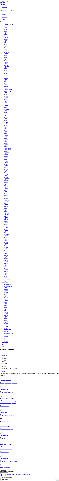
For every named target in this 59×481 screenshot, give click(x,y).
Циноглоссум (7, 101)
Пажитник (6, 67)
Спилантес (6, 238)
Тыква (6, 49)
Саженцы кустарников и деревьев (8, 286)
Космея (6, 175)
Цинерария (6, 255)
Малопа (6, 193)
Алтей (6, 83)
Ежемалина (6, 291)
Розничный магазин (4, 14)
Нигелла (6, 210)
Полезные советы (4, 17)
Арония (6, 287)
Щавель (6, 81)
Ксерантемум (7, 178)
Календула (6, 161)
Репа (5, 45)
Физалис (6, 77)
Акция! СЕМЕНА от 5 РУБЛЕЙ (8, 23)
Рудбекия (6, 227)
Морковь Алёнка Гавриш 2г (4, 389)
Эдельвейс (6, 261)
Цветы (4, 104)
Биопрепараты (6, 334)
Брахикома (6, 122)
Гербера (6, 140)
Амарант (6, 53)
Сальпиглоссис (7, 228)
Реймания (6, 225)
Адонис (6, 106)
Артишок (6, 54)
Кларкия (6, 167)
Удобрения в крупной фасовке (9, 332)
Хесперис (6, 251)
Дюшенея (6, 156)
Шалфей (6, 103)
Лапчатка (6, 181)
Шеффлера (6, 258)
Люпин (6, 191)
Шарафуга (6, 300)
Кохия (6, 176)
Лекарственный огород (8, 91)
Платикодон (6, 218)
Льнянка (6, 190)
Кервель (6, 59)
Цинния (6, 256)
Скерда (6, 233)
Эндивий (6, 51)
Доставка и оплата (4, 15)
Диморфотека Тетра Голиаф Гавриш (5, 380)
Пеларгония (6, 215)
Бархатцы (6, 119)
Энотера (6, 262)
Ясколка (6, 267)
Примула (6, 315)
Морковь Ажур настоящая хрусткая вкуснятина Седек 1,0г (9, 384)
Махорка (6, 64)
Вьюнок (6, 132)
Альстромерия (7, 109)
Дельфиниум (7, 309)
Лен (5, 184)
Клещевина (6, 169)
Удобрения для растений (7, 331)
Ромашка (6, 226)
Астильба (6, 114)
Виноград (6, 130)
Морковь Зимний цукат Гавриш (5, 426)
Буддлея (6, 125)
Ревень (6, 71)
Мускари (6, 323)
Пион (6, 314)
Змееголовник (7, 57)
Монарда (6, 93)
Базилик (6, 55)
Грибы (6, 32)
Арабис (6, 112)
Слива (6, 296)
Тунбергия (6, 244)
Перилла (6, 68)
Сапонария (6, 230)
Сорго (6, 237)
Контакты (3, 19)
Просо (6, 220)
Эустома (6, 264)
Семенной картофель (5, 282)
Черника (6, 274)
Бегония (6, 303)
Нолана (6, 211)
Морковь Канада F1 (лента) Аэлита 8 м (6, 449)
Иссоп (6, 58)
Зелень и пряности (6, 52)
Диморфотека (7, 152)
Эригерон (6, 263)
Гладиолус (6, 321)
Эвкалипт (6, 260)
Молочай (6, 204)
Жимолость (6, 292)
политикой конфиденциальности (41, 478)
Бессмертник (7, 85)
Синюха (6, 98)
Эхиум (6, 266)
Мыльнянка (6, 205)
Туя (5, 245)
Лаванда (6, 90)
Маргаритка (6, 195)
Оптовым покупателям (5, 13)
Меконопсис (7, 198)
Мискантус (6, 312)
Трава (6, 277)
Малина (6, 273)
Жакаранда (6, 157)
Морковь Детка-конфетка (4, 412)
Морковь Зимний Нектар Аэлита (5, 421)
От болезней (5, 327)
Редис (6, 43)
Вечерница (6, 129)
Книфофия (6, 170)
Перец (6, 42)
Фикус (6, 249)
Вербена (6, 128)
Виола (6, 131)
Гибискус (6, 87)
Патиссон (6, 41)
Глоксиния (6, 144)
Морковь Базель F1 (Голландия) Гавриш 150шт (7, 398)
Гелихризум (6, 139)
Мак (5, 192)
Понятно (2, 480)
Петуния (6, 217)
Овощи (4, 26)
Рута (5, 72)
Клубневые (5, 302)
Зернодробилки (6, 336)
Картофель (6, 36)
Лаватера (6, 179)
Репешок (6, 97)
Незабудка (6, 207)
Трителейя (6, 325)
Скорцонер (6, 99)
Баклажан (6, 28)
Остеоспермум (7, 213)
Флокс (6, 250)
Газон (6, 276)
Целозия (6, 253)
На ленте (5, 278)
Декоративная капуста (8, 148)
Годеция (6, 145)
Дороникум (6, 154)
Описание (3, 371)
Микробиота (7, 200)
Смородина (6, 297)
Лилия (6, 322)
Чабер (6, 79)
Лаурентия (6, 182)
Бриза (6, 123)
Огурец (6, 40)
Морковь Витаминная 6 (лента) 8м (5, 407)
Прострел (6, 221)
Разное (6, 70)
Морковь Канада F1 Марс (4, 458)
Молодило (6, 203)
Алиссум (6, 108)
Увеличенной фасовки (7, 279)
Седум (6, 231)
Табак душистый (7, 241)
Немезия (6, 208)
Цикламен (6, 254)
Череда (6, 102)
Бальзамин (6, 117)
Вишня (6, 288)
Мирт (6, 202)
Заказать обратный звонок (4, 5)
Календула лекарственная (8, 89)
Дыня (6, 33)
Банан (6, 118)
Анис (6, 84)
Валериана (6, 86)
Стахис (6, 239)
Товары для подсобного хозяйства (6, 335)
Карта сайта (28, 474)
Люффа (6, 63)
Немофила (6, 209)
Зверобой (6, 88)
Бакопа (6, 116)
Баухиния (6, 120)
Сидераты (5, 281)
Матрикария (7, 196)
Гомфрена (6, 146)
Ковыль (6, 171)
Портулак (6, 69)
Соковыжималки (6, 341)
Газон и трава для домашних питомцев (9, 275)
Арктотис (6, 113)
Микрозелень (7, 66)
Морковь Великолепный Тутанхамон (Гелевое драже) (8, 403)
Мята (6, 94)
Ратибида (6, 223)
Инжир (6, 34)
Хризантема (6, 252)
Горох (6, 31)
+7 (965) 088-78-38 (2, 3)
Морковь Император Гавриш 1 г (5, 435)
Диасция (6, 150)
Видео (3, 18)
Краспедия (6, 177)
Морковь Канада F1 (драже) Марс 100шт (6, 444)
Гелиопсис (6, 137)
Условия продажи (8, 474)
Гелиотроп (6, 138)
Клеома (6, 168)
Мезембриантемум (7, 197)
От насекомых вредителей (7, 329)
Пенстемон (6, 216)
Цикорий (6, 78)
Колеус (6, 172)
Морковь (6, 39)
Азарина (6, 107)
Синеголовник (7, 232)
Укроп (6, 76)
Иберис (6, 159)
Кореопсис (6, 174)
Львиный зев (7, 189)
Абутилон (6, 105)
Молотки (5, 338)
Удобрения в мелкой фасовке (9, 333)
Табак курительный (8, 74)
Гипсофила (6, 143)
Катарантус (6, 165)
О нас (2, 16)
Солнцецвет (6, 236)
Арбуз (6, 27)
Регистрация (5, 8)
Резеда (6, 224)
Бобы (6, 29)
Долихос (6, 153)
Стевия (6, 100)
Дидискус (6, 151)
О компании (12, 474)
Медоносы (5, 280)
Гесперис (6, 141)
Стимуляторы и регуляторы (7, 330)
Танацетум (6, 242)
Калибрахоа (6, 162)
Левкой (6, 183)
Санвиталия (6, 229)
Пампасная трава (7, 214)
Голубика (6, 289)
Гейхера (6, 136)
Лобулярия (6, 188)
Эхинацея (6, 265)
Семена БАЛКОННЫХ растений (8, 25)
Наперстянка (7, 206)
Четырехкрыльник (7, 257)
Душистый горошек (8, 155)
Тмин (6, 75)
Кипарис (6, 166)
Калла (6, 304)
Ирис (6, 310)
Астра (6, 115)
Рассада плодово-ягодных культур (8, 284)
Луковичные (5, 318)
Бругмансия (6, 124)
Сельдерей (6, 47)
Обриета (6, 212)
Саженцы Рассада (4, 283)
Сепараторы (5, 340)
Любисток (6, 62)
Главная (3, 344)
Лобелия (6, 187)
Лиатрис (6, 185)
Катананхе (6, 164)
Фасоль (6, 50)
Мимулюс (6, 201)
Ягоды (4, 268)
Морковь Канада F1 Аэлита (4, 453)
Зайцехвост (6, 158)
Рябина (6, 295)
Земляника (6, 271)
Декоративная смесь (8, 149)
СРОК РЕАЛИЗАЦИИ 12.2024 (9, 24)
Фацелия (6, 247)
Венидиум (6, 127)
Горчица (6, 56)
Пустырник (6, 95)
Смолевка (6, 235)
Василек (6, 126)
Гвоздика (6, 135)
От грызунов (5, 328)
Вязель (6, 133)
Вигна (6, 30)
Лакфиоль (6, 180)
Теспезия (6, 243)
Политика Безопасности (23, 474)
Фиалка (6, 248)
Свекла (6, 46)
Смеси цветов (7, 234)
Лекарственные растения (7, 82)
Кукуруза (6, 37)
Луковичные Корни (4, 301)
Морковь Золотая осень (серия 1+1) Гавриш (6, 430)
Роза (5, 294)
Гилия (6, 142)
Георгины (6, 308)
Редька (6, 44)
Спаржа (6, 73)
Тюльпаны (6, 326)
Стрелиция (6, 240)
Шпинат (6, 80)
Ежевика (6, 270)
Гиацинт (6, 320)
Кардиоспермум (7, 163)
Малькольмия (7, 194)
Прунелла (6, 222)
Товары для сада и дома (5, 342)
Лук (5, 38)
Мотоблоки (5, 339)
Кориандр (6, 60)
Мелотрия (6, 65)
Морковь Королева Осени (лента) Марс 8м (6, 467)
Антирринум (7, 111)
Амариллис (6, 319)
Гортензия (6, 290)
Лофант (6, 92)
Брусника (6, 269)
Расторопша (6, 96)
